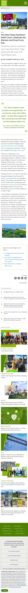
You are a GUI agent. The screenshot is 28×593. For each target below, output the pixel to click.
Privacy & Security (18, 528)
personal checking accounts (9, 146)
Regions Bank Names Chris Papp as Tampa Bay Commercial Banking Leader (15, 319)
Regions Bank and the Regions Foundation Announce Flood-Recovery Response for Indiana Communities (13, 512)
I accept (5, 590)
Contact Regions (8, 533)
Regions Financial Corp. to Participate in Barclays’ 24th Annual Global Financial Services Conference (12, 456)
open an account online (13, 184)
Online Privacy (19, 531)
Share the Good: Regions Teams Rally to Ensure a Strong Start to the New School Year (13, 484)
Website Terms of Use (7, 531)
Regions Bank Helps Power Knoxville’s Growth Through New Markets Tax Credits (15, 298)
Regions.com (7, 526)
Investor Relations (6, 528)
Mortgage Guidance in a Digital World (13, 292)
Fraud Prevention (5, 426)
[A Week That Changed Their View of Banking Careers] (14, 363)
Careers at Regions (20, 533)
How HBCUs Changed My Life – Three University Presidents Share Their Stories (14, 260)
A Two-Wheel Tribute (7, 351)
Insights (3, 400)
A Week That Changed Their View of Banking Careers (15, 312)
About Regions (17, 526)
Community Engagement (7, 349)
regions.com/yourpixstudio (9, 178)
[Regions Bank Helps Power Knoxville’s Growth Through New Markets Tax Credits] (14, 390)
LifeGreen (10, 148)
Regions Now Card (19, 150)
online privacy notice (15, 587)
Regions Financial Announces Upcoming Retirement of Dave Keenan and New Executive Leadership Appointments (14, 305)
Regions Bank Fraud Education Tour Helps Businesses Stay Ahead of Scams (13, 429)
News (2, 32)
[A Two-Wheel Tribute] (14, 338)
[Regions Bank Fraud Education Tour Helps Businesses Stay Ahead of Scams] (14, 415)
